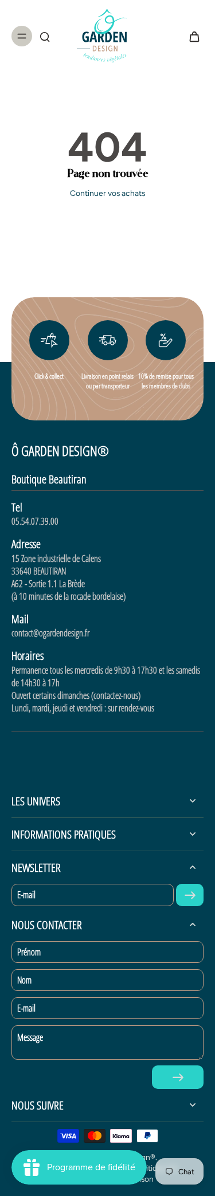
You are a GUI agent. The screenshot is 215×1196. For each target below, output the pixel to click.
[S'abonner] (190, 895)
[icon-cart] (191, 36)
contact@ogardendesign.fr (50, 633)
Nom (24, 980)
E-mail (26, 894)
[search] (44, 36)
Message (30, 1037)
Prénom (29, 952)
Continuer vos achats (107, 193)
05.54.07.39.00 (34, 521)
